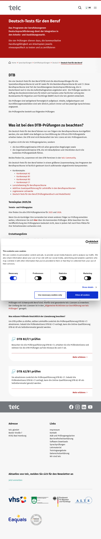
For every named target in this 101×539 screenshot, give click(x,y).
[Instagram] (77, 407)
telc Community (69, 158)
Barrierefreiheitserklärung (61, 438)
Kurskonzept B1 (23, 176)
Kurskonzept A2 (23, 173)
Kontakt (53, 433)
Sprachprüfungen (57, 444)
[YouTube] (90, 407)
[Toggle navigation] (95, 8)
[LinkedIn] (84, 407)
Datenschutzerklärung (59, 453)
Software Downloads (59, 441)
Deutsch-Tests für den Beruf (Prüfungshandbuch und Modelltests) (41, 194)
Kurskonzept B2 (23, 179)
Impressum (55, 430)
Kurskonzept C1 (23, 182)
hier (36, 220)
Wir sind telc (55, 456)
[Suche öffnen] (79, 7)
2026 (59, 212)
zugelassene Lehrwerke (23, 191)
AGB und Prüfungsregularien (62, 436)
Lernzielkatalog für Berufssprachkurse (29, 185)
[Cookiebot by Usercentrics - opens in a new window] (87, 242)
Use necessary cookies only (50, 295)
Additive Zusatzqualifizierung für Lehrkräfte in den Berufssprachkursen (44, 188)
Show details (87, 287)
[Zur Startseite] (15, 7)
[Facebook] (71, 407)
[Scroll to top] (96, 534)
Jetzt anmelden (15, 480)
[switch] (38, 278)
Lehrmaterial (55, 447)
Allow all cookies (82, 295)
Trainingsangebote (58, 450)
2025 (51, 212)
